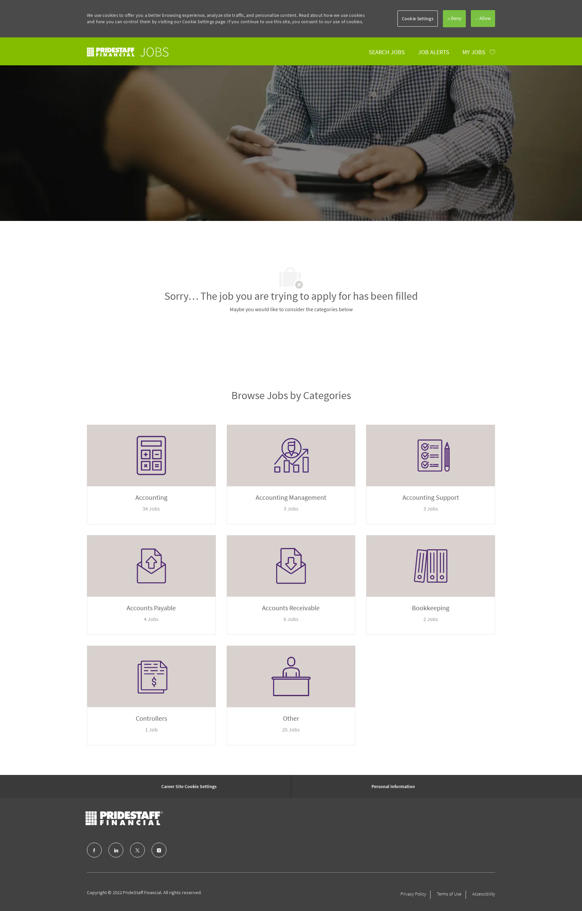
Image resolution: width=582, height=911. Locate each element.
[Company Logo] (124, 818)
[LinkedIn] (115, 850)
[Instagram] (159, 850)
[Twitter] (137, 850)
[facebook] (94, 850)
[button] (417, 18)
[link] (127, 52)
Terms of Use (449, 893)
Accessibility (483, 893)
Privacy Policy (413, 893)
